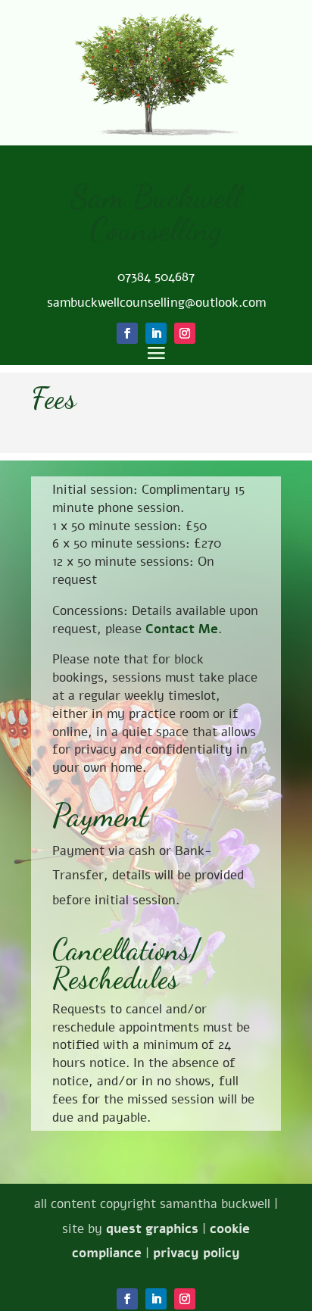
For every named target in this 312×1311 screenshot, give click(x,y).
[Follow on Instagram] (184, 1298)
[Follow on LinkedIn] (156, 1298)
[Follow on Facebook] (127, 1298)
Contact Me (181, 629)
